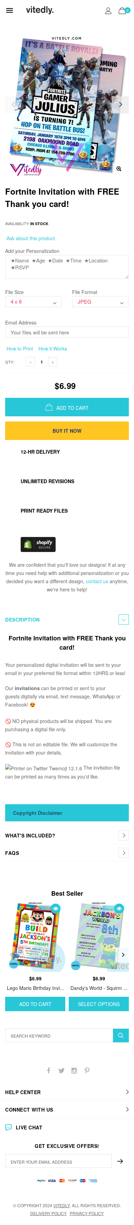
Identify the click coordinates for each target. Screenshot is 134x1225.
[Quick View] (55, 909)
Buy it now (67, 430)
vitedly (61, 1205)
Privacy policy (87, 1213)
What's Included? (30, 835)
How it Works (52, 348)
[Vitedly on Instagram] (74, 1071)
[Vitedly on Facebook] (48, 1071)
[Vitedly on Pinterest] (86, 1071)
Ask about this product (30, 238)
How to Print (19, 348)
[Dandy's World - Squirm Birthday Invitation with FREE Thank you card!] (99, 936)
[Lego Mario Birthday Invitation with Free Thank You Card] (35, 936)
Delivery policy (48, 1213)
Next (123, 955)
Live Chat (29, 1127)
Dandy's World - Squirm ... (98, 987)
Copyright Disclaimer (37, 812)
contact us (97, 581)
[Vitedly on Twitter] (61, 1071)
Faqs (12, 852)
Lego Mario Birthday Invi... (35, 987)
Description (22, 619)
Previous (11, 955)
